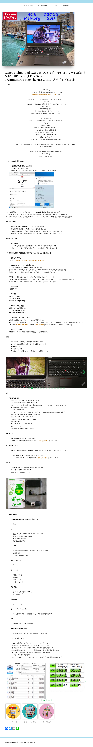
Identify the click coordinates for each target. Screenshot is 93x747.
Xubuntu (25, 325)
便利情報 (66, 5)
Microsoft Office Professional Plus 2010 (30, 260)
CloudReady (40, 325)
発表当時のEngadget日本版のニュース (45, 94)
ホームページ (28, 5)
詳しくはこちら (44, 441)
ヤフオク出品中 (41, 5)
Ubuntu (18, 325)
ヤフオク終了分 (54, 5)
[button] (29, 388)
